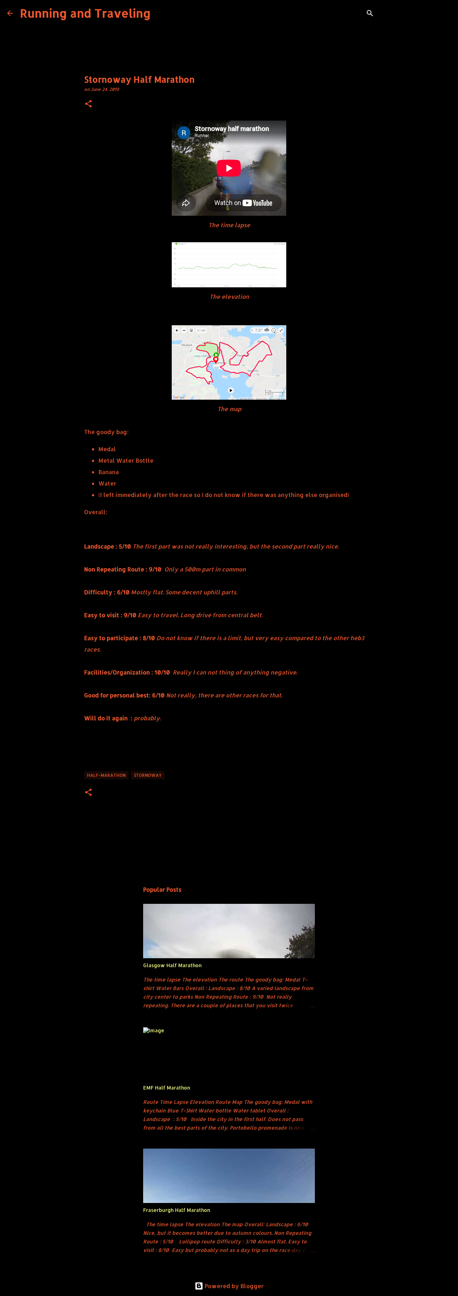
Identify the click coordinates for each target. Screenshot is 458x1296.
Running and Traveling (85, 13)
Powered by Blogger (233, 1286)
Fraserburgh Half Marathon (176, 1210)
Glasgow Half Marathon (172, 965)
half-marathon (106, 775)
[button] (88, 104)
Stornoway (148, 775)
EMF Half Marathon (166, 1088)
